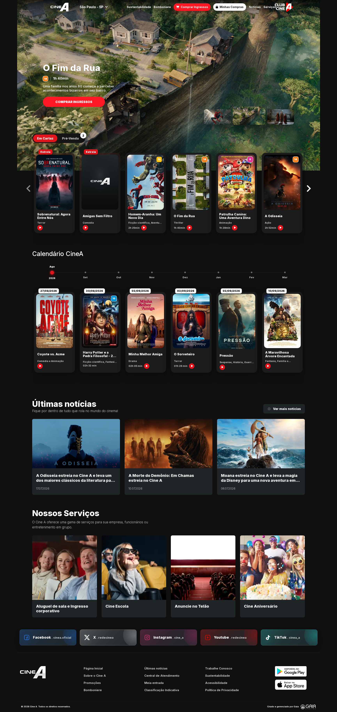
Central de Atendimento (161, 675)
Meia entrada (154, 683)
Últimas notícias (156, 668)
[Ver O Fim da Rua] (249, 116)
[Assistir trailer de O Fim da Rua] (189, 227)
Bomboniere (162, 7)
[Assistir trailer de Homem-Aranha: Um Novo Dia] (144, 227)
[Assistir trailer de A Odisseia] (280, 227)
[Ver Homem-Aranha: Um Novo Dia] (217, 116)
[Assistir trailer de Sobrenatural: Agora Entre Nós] (40, 227)
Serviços (269, 7)
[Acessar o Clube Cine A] (284, 7)
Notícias (255, 7)
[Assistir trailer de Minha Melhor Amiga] (146, 366)
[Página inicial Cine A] (59, 7)
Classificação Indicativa (161, 690)
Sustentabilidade (139, 7)
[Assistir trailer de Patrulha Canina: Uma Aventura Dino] (234, 227)
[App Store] (296, 684)
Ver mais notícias (287, 409)
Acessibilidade (216, 683)
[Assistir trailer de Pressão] (222, 367)
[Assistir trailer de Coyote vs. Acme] (40, 366)
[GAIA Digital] (308, 706)
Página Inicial (93, 668)
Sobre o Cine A (95, 675)
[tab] (45, 138)
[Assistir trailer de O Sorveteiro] (191, 366)
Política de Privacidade (222, 690)
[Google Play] (296, 671)
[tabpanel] (168, 191)
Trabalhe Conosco (218, 668)
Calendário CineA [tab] (57, 254)
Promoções (92, 683)
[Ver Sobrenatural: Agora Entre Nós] (280, 116)
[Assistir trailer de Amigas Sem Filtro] (85, 227)
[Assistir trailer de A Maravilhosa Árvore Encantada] (268, 366)
